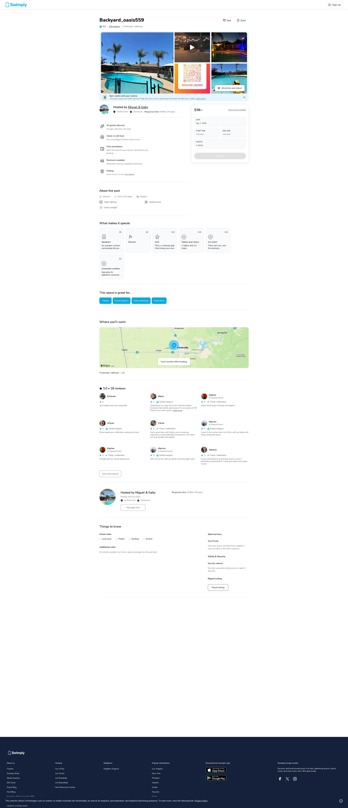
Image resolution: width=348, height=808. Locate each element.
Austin (155, 787)
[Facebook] (280, 778)
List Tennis (59, 773)
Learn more (201, 99)
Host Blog (11, 792)
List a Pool (59, 768)
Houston (155, 792)
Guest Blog (11, 787)
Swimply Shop (13, 773)
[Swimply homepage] (90, 4)
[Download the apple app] (216, 770)
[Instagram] (295, 778)
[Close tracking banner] (341, 801)
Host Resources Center (65, 787)
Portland (155, 778)
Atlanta (155, 782)
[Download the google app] (216, 778)
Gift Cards (11, 782)
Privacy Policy (201, 800)
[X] (287, 778)
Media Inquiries (13, 778)
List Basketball (61, 782)
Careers (10, 768)
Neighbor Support (111, 768)
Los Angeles (157, 768)
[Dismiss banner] (244, 97)
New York (156, 773)
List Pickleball (61, 778)
